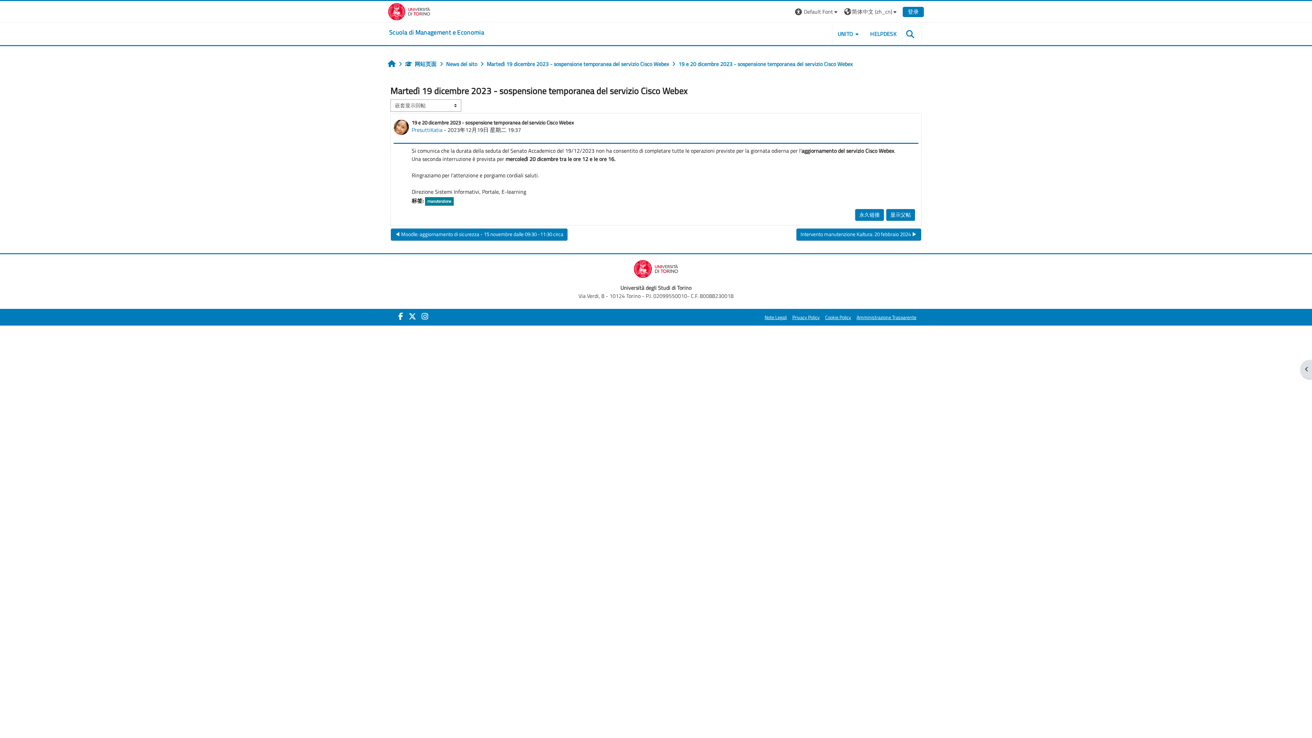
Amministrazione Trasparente (886, 317)
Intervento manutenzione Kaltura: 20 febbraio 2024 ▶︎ (859, 234)
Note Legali (776, 317)
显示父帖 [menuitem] (900, 215)
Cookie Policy (838, 317)
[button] (817, 11)
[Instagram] (425, 316)
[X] (412, 316)
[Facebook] (401, 316)
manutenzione (439, 201)
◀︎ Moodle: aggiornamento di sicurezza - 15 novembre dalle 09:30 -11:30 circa (479, 234)
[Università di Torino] (409, 11)
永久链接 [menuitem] (869, 215)
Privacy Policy (806, 317)
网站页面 (426, 64)
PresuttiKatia (427, 130)
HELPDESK (883, 34)
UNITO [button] (845, 34)
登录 (913, 12)
